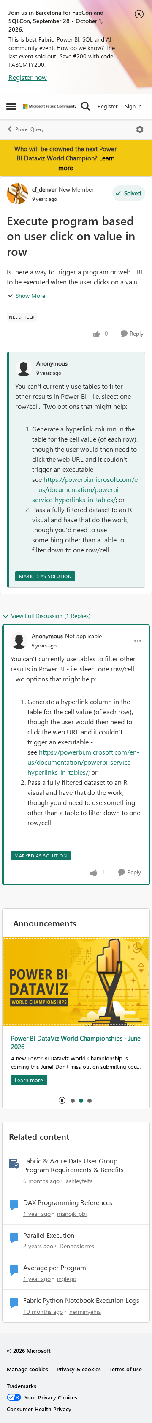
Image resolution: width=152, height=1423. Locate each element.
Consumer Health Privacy (39, 1408)
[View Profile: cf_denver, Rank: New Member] (17, 193)
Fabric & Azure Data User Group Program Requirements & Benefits (73, 1165)
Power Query (29, 129)
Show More (30, 296)
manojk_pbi (72, 1214)
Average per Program (54, 1267)
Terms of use (125, 1369)
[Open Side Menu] (11, 106)
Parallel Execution (48, 1235)
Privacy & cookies (79, 1369)
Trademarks (21, 1385)
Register (108, 106)
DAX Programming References (67, 1202)
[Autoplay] (62, 1100)
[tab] (72, 1100)
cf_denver (44, 189)
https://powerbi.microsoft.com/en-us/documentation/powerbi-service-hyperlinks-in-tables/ (85, 489)
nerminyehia (85, 1311)
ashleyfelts (79, 1181)
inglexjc (66, 1279)
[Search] (86, 106)
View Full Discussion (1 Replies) (50, 616)
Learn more (29, 1080)
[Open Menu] (140, 129)
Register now (27, 77)
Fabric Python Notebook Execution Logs (81, 1300)
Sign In (133, 106)
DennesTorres (77, 1246)
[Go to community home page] (49, 106)
